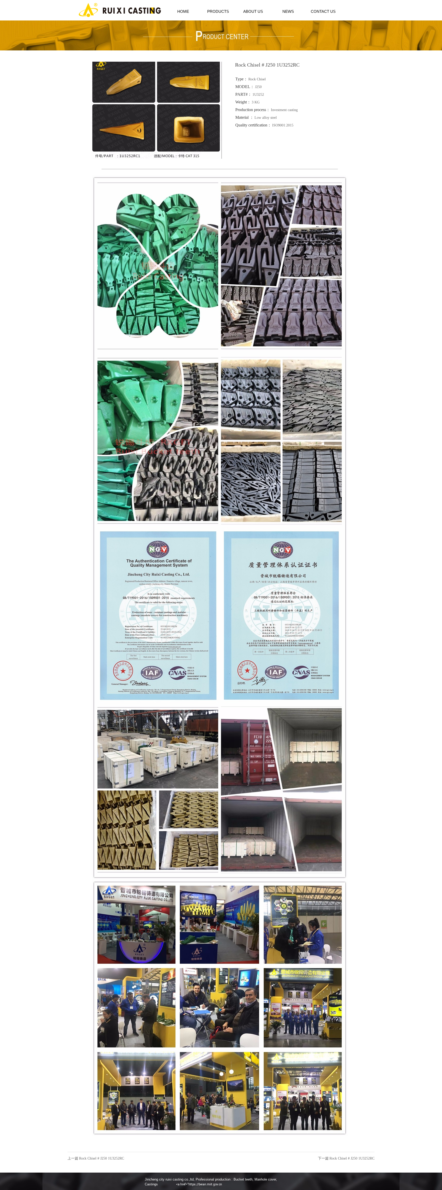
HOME (183, 11)
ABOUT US (253, 11)
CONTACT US (323, 11)
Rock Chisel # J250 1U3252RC (101, 1158)
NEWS (288, 11)
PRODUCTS (218, 11)
